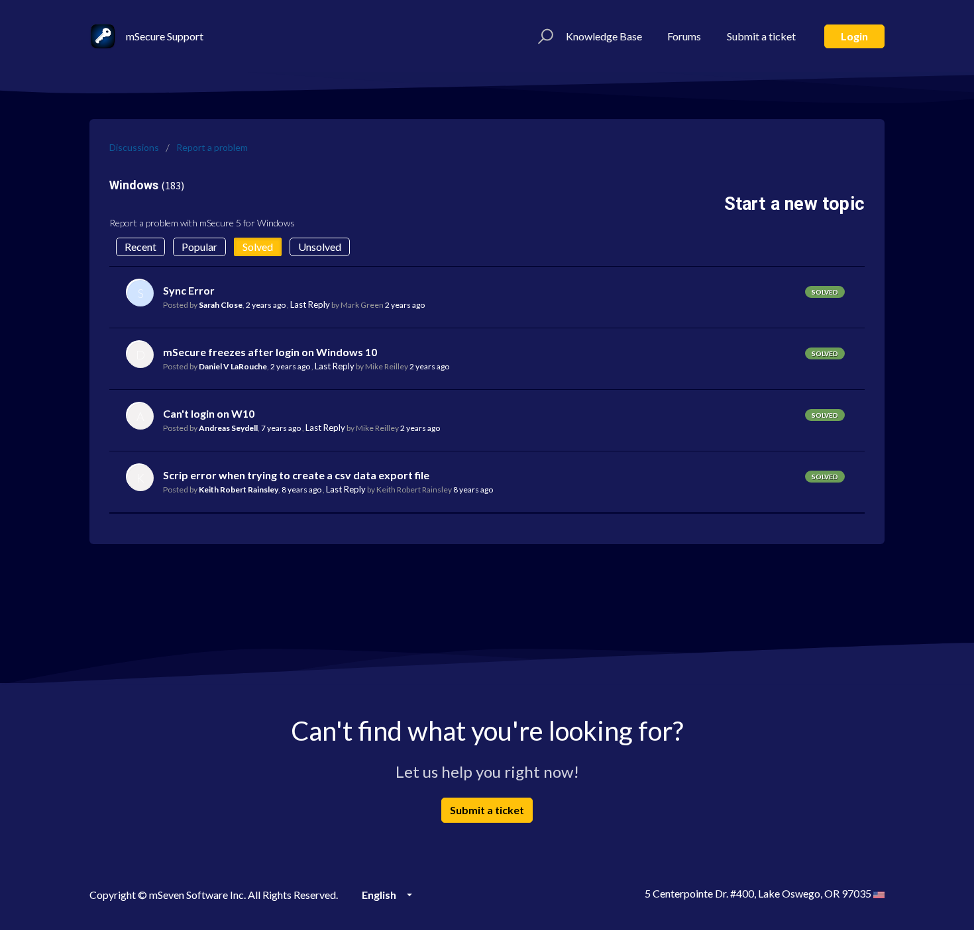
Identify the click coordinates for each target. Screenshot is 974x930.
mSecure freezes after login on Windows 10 (270, 352)
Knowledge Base (604, 36)
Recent (140, 246)
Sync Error (189, 290)
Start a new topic (794, 203)
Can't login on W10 (208, 413)
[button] (543, 36)
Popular (199, 246)
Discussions (134, 147)
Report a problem (212, 147)
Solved (258, 246)
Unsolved (319, 246)
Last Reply (310, 304)
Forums (684, 36)
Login (854, 36)
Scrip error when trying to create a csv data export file (296, 475)
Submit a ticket (761, 36)
